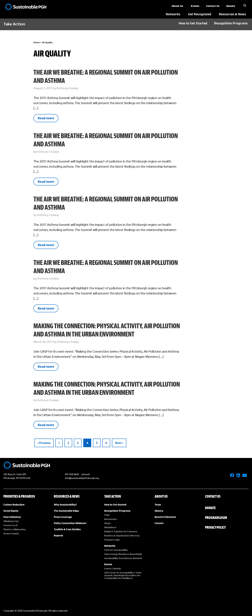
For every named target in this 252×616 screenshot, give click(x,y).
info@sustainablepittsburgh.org (82, 478)
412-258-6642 (72, 474)
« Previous (44, 442)
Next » (119, 442)
